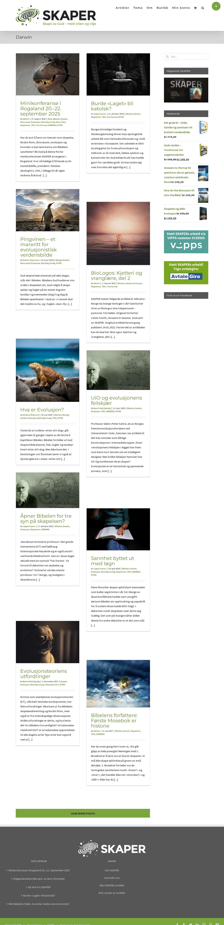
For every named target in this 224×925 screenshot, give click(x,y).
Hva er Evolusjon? (42, 410)
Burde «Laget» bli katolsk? (112, 106)
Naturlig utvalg (48, 122)
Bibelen (56, 119)
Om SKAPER (112, 870)
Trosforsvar (41, 125)
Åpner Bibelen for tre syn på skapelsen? (46, 518)
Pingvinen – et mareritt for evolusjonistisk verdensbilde (38, 247)
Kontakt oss (112, 878)
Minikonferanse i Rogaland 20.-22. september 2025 (40, 108)
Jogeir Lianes (100, 113)
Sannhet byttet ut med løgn (112, 560)
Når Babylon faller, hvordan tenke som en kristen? (39, 904)
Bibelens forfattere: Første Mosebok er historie (114, 720)
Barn (50, 119)
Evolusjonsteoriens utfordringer (43, 673)
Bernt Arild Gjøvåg (102, 408)
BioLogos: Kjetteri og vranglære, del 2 (116, 275)
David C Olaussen (31, 260)
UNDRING (52, 125)
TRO (33, 125)
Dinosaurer (25, 122)
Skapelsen (25, 125)
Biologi (59, 260)
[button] (202, 7)
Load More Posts (83, 813)
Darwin (64, 119)
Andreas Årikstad (31, 415)
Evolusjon (35, 122)
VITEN (59, 125)
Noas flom (61, 122)
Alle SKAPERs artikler (111, 885)
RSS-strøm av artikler (112, 893)
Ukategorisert (52, 684)
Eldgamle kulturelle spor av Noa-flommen (39, 878)
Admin (26, 119)
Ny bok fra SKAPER (39, 887)
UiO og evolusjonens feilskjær (116, 400)
